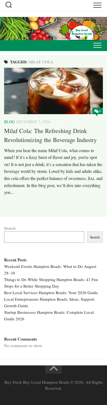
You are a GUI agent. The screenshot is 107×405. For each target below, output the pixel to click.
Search (10, 228)
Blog (9, 121)
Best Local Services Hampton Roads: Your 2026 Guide (51, 292)
